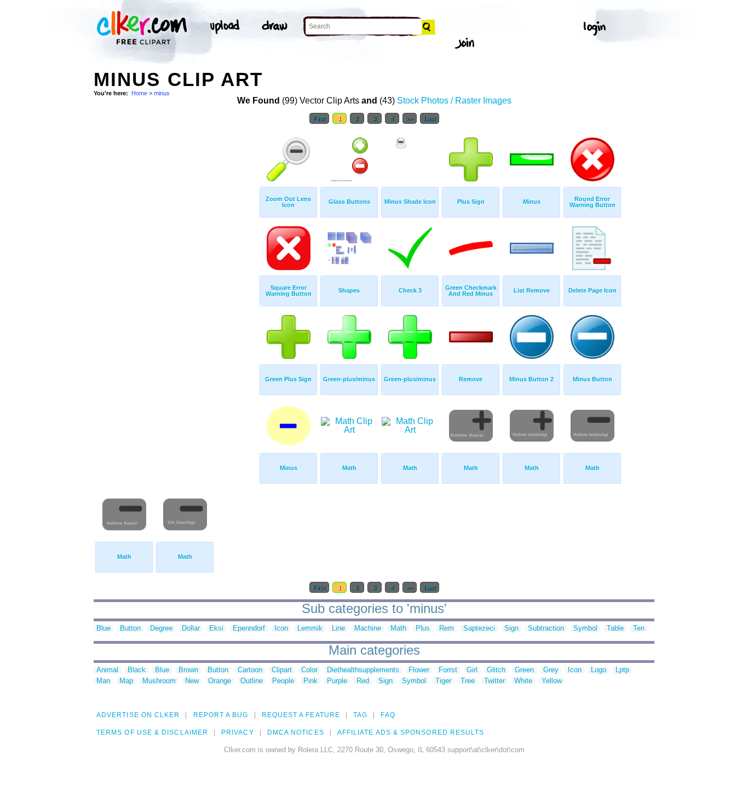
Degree (161, 628)
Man (103, 681)
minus (162, 93)
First (319, 118)
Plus (423, 628)
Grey (551, 670)
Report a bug (221, 715)
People (283, 681)
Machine (367, 628)
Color (309, 670)
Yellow (552, 681)
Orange (219, 681)
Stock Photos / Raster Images (454, 100)
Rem (446, 628)
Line (338, 628)
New (192, 681)
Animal (107, 670)
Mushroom (159, 681)
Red (362, 681)
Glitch (496, 670)
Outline (251, 681)
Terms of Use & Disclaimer (152, 732)
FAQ (388, 715)
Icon (281, 628)
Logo (598, 670)
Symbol (585, 628)
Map (126, 681)
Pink (310, 681)
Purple (337, 681)
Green (524, 670)
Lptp (622, 670)
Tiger (443, 681)
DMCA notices (295, 732)
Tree (468, 681)
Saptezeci (479, 628)
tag (360, 715)
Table (615, 628)
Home (139, 93)
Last (429, 118)
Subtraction (546, 628)
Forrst (448, 670)
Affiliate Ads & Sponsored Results (411, 732)
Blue (103, 628)
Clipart (282, 670)
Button (130, 628)
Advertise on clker (138, 715)
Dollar (191, 628)
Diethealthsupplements (363, 670)
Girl (472, 670)
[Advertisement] (176, 294)
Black (137, 670)
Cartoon (250, 670)
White (523, 681)
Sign (511, 628)
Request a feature (301, 715)
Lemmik (310, 628)
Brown (188, 670)
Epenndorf (249, 628)
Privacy (237, 732)
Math (398, 628)
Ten (639, 628)
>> (409, 118)
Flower (418, 670)
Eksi (216, 628)
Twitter (494, 681)
